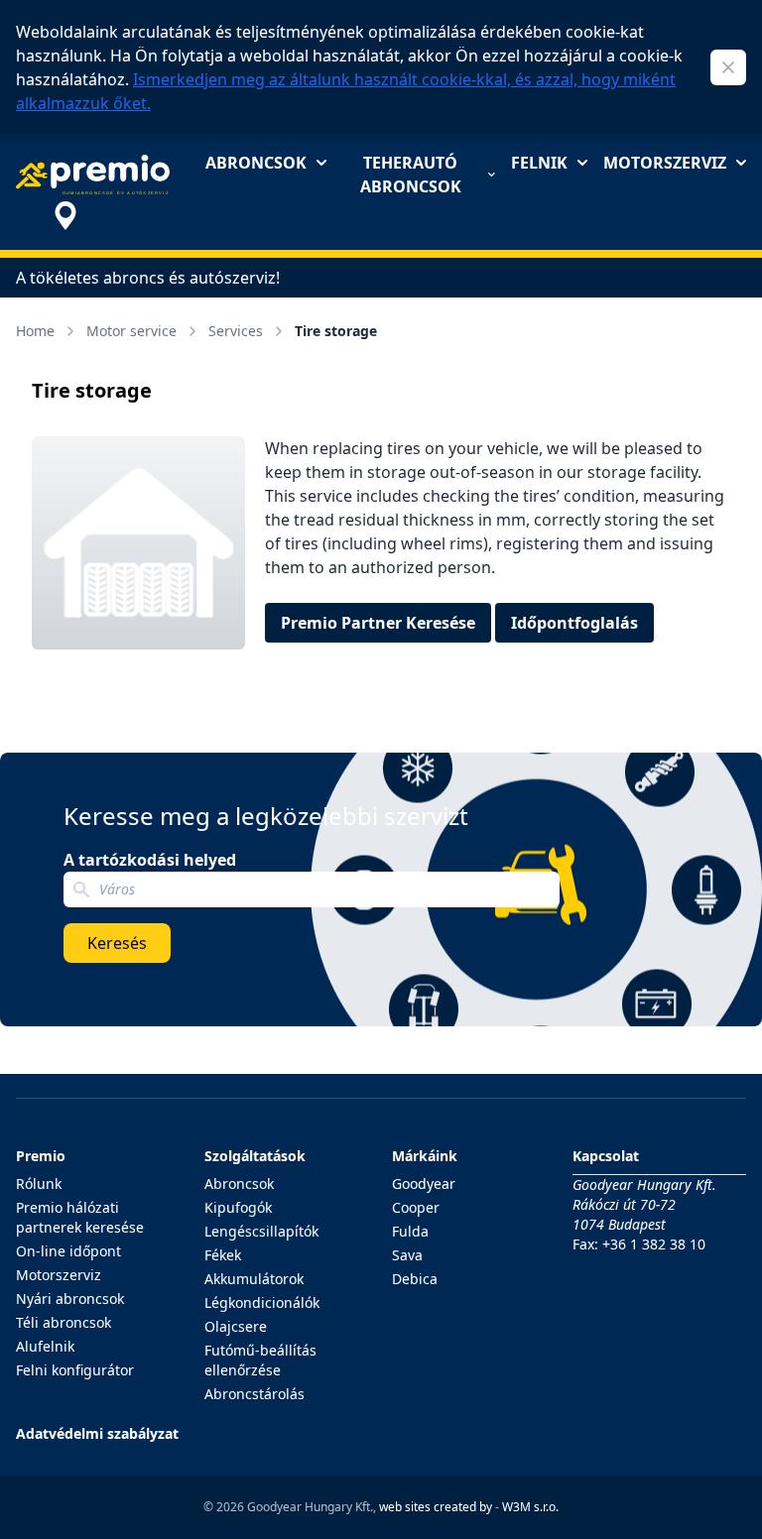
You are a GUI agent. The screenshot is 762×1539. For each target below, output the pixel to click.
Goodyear (423, 1183)
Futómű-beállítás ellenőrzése (260, 1360)
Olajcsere (235, 1326)
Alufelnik (45, 1346)
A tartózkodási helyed (150, 860)
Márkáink (424, 1155)
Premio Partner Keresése (378, 623)
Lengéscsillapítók (261, 1231)
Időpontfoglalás (574, 623)
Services (235, 330)
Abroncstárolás (254, 1393)
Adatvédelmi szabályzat (97, 1433)
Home (35, 330)
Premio (40, 1155)
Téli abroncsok (63, 1322)
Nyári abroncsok (70, 1298)
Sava (407, 1254)
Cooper (416, 1207)
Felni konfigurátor (75, 1370)
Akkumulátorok (254, 1278)
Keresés (117, 943)
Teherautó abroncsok (410, 174)
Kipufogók (238, 1207)
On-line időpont (68, 1251)
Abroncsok (256, 163)
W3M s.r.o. (530, 1506)
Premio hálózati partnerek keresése (80, 1217)
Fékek (222, 1254)
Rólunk (39, 1183)
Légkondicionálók (261, 1302)
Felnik (539, 163)
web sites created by (435, 1506)
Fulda (410, 1231)
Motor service (131, 330)
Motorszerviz (664, 163)
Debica (415, 1278)
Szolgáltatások (255, 1155)
